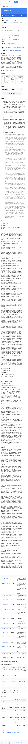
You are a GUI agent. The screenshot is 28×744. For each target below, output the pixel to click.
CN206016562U (5, 612)
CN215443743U (5, 607)
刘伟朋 (16, 20)
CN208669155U (5, 615)
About (2, 742)
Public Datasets (16, 742)
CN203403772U (5, 583)
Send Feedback (8, 742)
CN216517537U (5, 632)
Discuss (19, 50)
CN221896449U (5, 646)
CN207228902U (5, 636)
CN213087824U (5, 657)
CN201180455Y (5, 626)
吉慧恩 (13, 20)
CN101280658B (5, 601)
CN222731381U (5, 653)
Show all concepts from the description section (11, 732)
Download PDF (7, 15)
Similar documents (12, 47)
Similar (21, 15)
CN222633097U (5, 628)
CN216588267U (5, 642)
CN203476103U (5, 578)
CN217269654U (5, 639)
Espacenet (10, 50)
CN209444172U (5, 618)
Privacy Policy (3, 743)
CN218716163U (5, 649)
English (10, 18)
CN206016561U (5, 599)
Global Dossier (15, 50)
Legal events (6, 47)
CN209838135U (5, 621)
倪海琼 (7, 20)
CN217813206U (5, 595)
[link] (3, 704)
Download (18, 699)
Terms (22, 742)
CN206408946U (5, 609)
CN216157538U (5, 623)
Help (9, 743)
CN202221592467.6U (6, 669)
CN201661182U (5, 604)
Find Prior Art (14, 15)
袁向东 (10, 20)
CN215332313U (5, 588)
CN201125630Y (5, 591)
